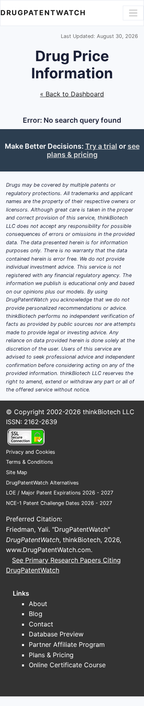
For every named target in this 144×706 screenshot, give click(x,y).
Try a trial (101, 146)
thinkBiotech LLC (108, 412)
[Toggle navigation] (133, 13)
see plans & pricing (93, 150)
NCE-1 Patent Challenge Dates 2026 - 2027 (59, 503)
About (38, 604)
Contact (41, 624)
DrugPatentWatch (43, 12)
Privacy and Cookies (30, 452)
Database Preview (56, 634)
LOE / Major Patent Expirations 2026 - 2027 (59, 493)
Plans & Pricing (51, 655)
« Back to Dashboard (72, 94)
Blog (35, 614)
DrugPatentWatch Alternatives (42, 483)
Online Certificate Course (67, 665)
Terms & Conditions (29, 462)
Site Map (16, 472)
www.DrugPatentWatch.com (48, 550)
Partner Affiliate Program (67, 644)
